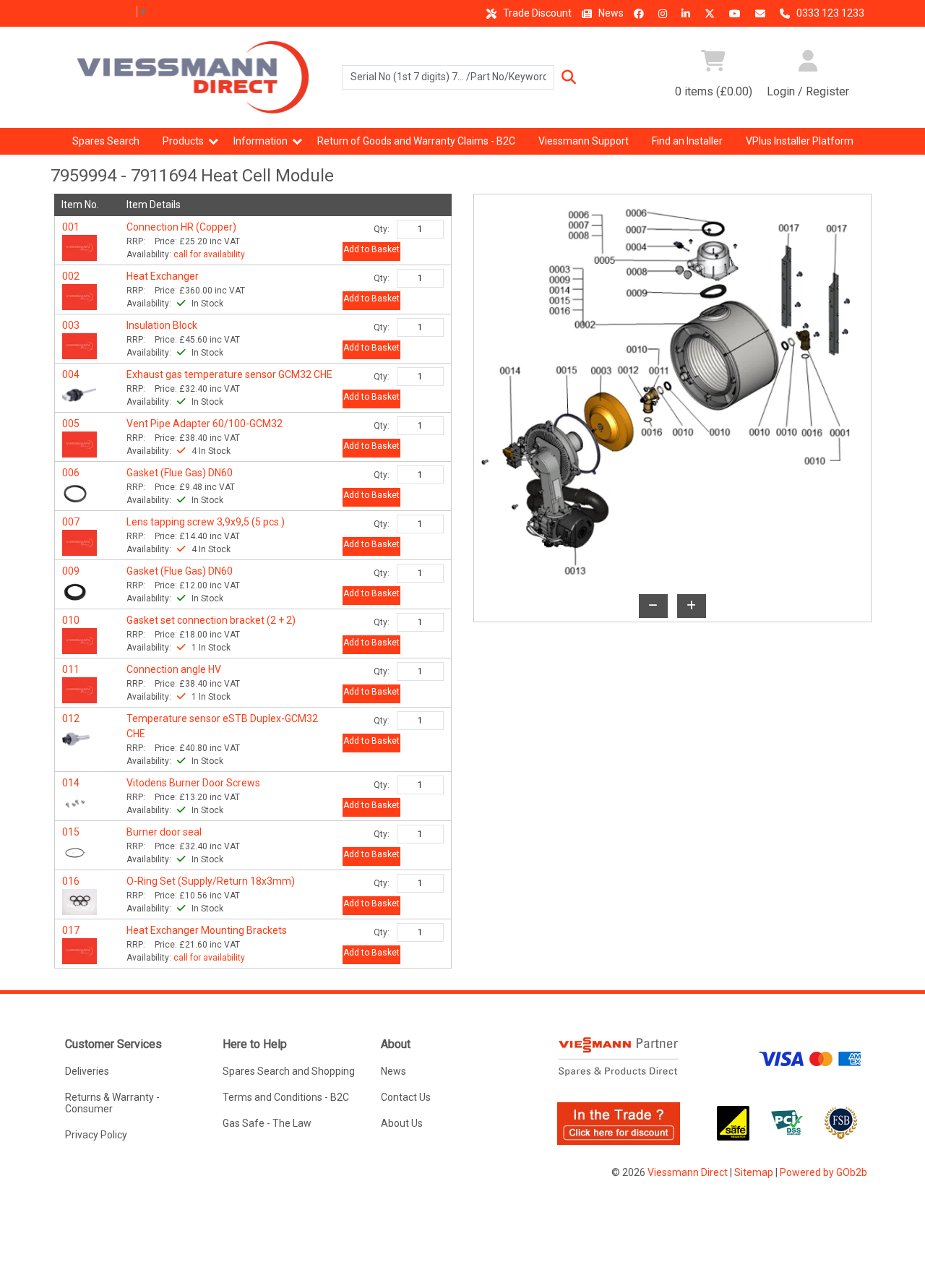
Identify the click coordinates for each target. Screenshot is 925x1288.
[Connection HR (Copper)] (79, 246)
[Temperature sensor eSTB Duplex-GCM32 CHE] (76, 738)
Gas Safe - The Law (267, 1123)
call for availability (209, 254)
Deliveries (87, 1071)
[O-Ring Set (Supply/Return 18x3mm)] (79, 900)
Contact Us (406, 1097)
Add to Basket (371, 249)
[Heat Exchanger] (79, 295)
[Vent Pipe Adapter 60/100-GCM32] (79, 443)
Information (260, 141)
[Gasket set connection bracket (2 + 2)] (79, 639)
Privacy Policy (96, 1135)
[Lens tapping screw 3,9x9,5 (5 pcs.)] (79, 541)
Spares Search (105, 141)
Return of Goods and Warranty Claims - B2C (416, 141)
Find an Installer (687, 141)
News (610, 13)
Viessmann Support (583, 141)
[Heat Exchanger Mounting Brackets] (79, 950)
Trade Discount (536, 13)
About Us (402, 1123)
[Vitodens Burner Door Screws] (75, 802)
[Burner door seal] (75, 851)
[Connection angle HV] (79, 689)
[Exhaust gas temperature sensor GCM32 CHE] (79, 394)
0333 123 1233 (829, 13)
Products (183, 141)
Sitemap (753, 1172)
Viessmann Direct (688, 1172)
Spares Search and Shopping (289, 1071)
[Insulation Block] (79, 345)
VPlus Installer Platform (799, 141)
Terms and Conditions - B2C (286, 1097)
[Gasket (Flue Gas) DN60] (75, 492)
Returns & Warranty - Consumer (112, 1103)
